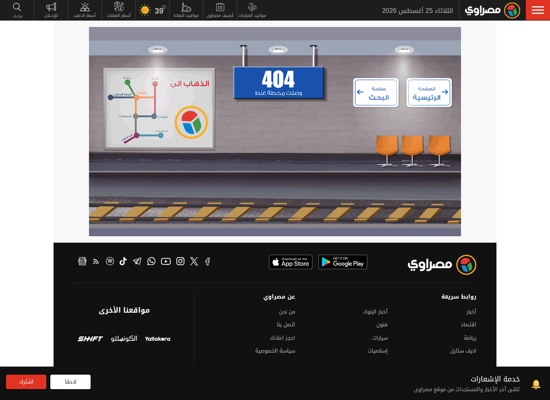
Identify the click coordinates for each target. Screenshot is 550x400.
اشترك (26, 382)
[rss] (96, 262)
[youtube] (166, 262)
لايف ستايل (463, 351)
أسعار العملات (119, 15)
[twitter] (194, 262)
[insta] (180, 262)
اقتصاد (468, 325)
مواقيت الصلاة (186, 15)
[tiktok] (123, 262)
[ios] (290, 262)
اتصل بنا (286, 325)
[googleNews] (82, 262)
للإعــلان (51, 15)
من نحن (287, 312)
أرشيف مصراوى (220, 15)
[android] (342, 262)
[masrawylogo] (434, 265)
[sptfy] (110, 262)
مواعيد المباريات (252, 15)
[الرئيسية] (492, 10)
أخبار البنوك (375, 312)
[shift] (90, 339)
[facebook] (208, 262)
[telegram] (137, 262)
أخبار (471, 312)
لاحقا (71, 382)
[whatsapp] (151, 262)
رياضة (470, 338)
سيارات (380, 338)
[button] (538, 10)
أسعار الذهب (85, 15)
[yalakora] (157, 339)
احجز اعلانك (282, 338)
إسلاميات (378, 351)
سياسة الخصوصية (275, 351)
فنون (382, 325)
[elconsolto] (124, 339)
